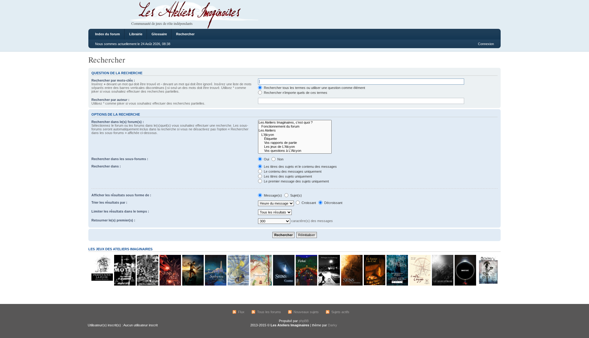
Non (279, 159)
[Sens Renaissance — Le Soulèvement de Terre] (352, 284)
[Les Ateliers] (295, 131)
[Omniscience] (465, 284)
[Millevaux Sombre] (397, 284)
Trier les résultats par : (109, 202)
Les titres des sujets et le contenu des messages (300, 166)
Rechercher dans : (106, 166)
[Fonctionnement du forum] (295, 127)
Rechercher (185, 34)
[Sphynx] (215, 284)
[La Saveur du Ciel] (374, 284)
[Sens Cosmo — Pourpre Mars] (283, 284)
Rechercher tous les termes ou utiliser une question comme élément (314, 88)
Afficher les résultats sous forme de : (121, 195)
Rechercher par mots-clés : (113, 80)
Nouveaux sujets (306, 312)
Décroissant (332, 203)
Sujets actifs (340, 312)
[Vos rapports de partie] (295, 143)
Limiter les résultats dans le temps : (120, 211)
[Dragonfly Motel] (125, 284)
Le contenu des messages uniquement (292, 171)
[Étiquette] (295, 139)
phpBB (304, 321)
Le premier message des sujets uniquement (296, 181)
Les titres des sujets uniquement (287, 176)
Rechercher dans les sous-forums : (119, 159)
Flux (241, 312)
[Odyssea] (488, 284)
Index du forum (107, 34)
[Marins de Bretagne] (238, 284)
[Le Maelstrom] (442, 284)
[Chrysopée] (420, 284)
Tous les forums (269, 312)
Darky (332, 325)
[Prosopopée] (261, 284)
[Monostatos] (193, 284)
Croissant (308, 203)
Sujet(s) (295, 195)
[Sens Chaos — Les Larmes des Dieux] (170, 284)
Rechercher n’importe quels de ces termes (295, 92)
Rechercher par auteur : (110, 100)
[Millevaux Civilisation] (147, 284)
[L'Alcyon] (295, 135)
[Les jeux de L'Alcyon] (295, 147)
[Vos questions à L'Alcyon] (295, 151)
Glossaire (159, 34)
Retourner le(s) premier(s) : (113, 220)
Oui (266, 159)
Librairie (135, 34)
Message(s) (273, 195)
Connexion (486, 44)
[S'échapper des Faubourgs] (329, 284)
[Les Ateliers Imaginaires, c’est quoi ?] (295, 123)
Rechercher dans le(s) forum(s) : (117, 122)
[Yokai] (306, 284)
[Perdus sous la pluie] (102, 284)
